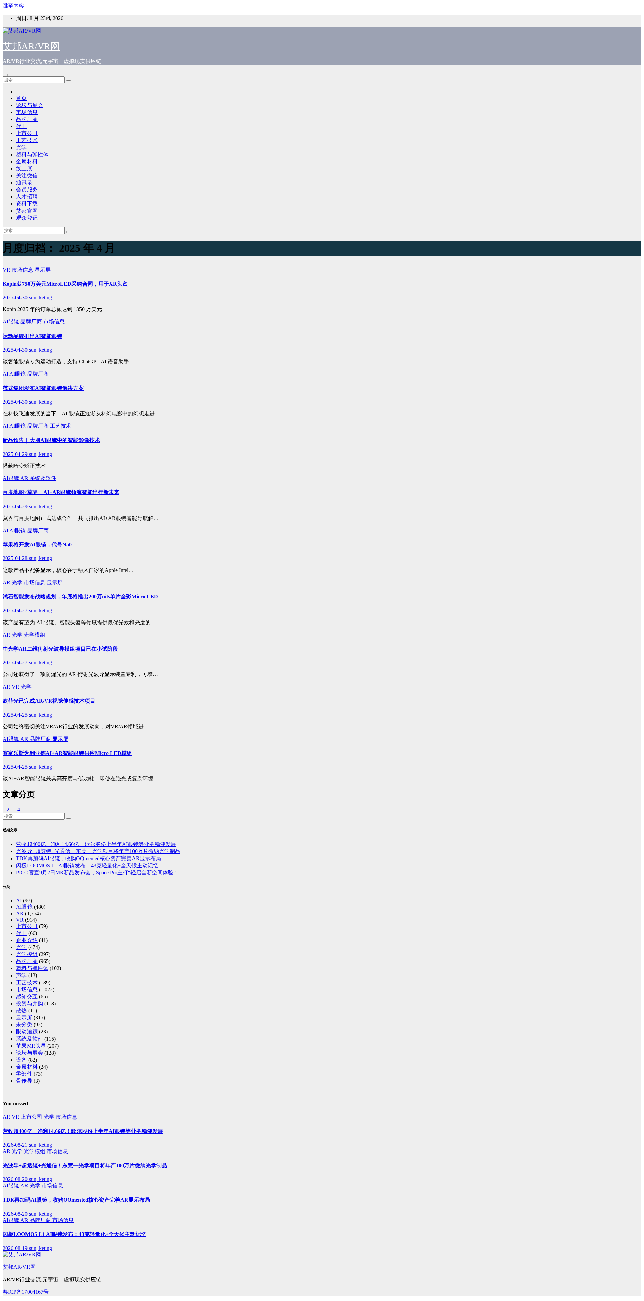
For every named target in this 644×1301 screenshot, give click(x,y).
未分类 (24, 1024)
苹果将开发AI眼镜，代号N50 (37, 544)
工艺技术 (27, 140)
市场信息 (27, 112)
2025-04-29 (16, 454)
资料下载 (27, 203)
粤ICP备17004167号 (26, 1292)
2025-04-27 (16, 610)
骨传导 (24, 1081)
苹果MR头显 (31, 1046)
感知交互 (27, 996)
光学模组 (34, 635)
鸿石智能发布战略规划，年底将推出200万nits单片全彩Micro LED (80, 596)
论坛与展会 (29, 105)
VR (7, 270)
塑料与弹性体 (32, 154)
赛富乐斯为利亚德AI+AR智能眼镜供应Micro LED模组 (67, 753)
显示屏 (43, 270)
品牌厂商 (27, 119)
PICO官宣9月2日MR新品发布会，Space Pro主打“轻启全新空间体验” (96, 872)
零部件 (24, 1074)
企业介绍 (27, 940)
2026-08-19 (16, 1248)
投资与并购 (29, 1003)
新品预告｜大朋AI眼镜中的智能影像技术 (51, 440)
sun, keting (40, 297)
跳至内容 (13, 6)
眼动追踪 (27, 1031)
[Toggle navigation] (5, 75)
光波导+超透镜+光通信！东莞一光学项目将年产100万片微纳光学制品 (98, 851)
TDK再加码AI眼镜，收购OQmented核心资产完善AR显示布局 (88, 858)
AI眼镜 (11, 321)
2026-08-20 (16, 1179)
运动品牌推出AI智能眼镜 (32, 336)
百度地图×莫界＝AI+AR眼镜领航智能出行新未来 (61, 492)
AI (6, 374)
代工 (21, 126)
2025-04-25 (16, 715)
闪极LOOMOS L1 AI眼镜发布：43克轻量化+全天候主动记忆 (87, 865)
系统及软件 (43, 478)
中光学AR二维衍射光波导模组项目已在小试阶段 (60, 649)
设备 (21, 1060)
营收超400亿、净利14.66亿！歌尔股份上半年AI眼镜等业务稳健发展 (96, 844)
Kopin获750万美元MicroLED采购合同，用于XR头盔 (65, 284)
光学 (21, 147)
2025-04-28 (16, 558)
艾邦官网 (27, 211)
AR (25, 478)
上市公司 (27, 133)
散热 (21, 1010)
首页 (21, 98)
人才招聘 (27, 196)
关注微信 (27, 175)
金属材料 (27, 161)
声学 (21, 975)
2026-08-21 (16, 1145)
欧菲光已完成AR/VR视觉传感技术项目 (49, 701)
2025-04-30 (16, 297)
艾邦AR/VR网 (31, 46)
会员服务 (27, 189)
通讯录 (24, 182)
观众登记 (27, 218)
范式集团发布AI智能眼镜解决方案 (43, 388)
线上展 (24, 168)
